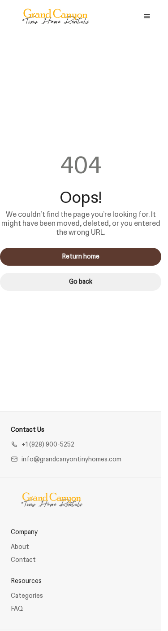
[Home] (52, 499)
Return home (80, 256)
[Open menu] (147, 16)
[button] (42, 444)
